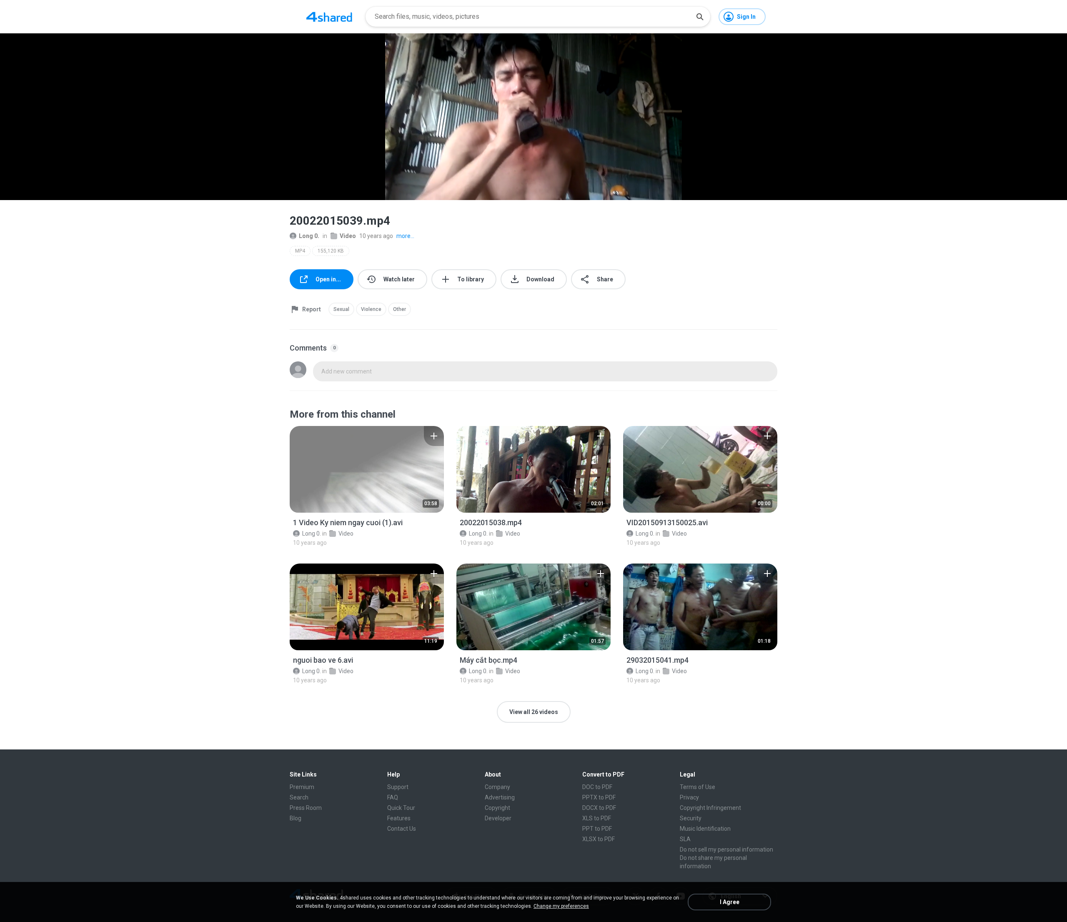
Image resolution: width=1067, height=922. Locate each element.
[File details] (367, 469)
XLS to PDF (596, 818)
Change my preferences (561, 906)
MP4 (300, 251)
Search (299, 797)
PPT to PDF (597, 828)
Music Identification (705, 828)
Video (348, 236)
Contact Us (401, 828)
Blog (295, 818)
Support (397, 787)
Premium (302, 787)
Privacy (689, 797)
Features (399, 818)
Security (690, 818)
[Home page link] (329, 17)
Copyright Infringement (710, 807)
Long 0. (309, 236)
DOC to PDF (597, 787)
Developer (498, 818)
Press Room (306, 807)
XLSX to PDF (598, 839)
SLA (685, 839)
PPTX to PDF (599, 797)
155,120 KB (331, 251)
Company (497, 787)
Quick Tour (401, 807)
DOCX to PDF (599, 807)
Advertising (500, 797)
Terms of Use (697, 787)
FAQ (392, 797)
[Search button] (700, 17)
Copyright (497, 807)
